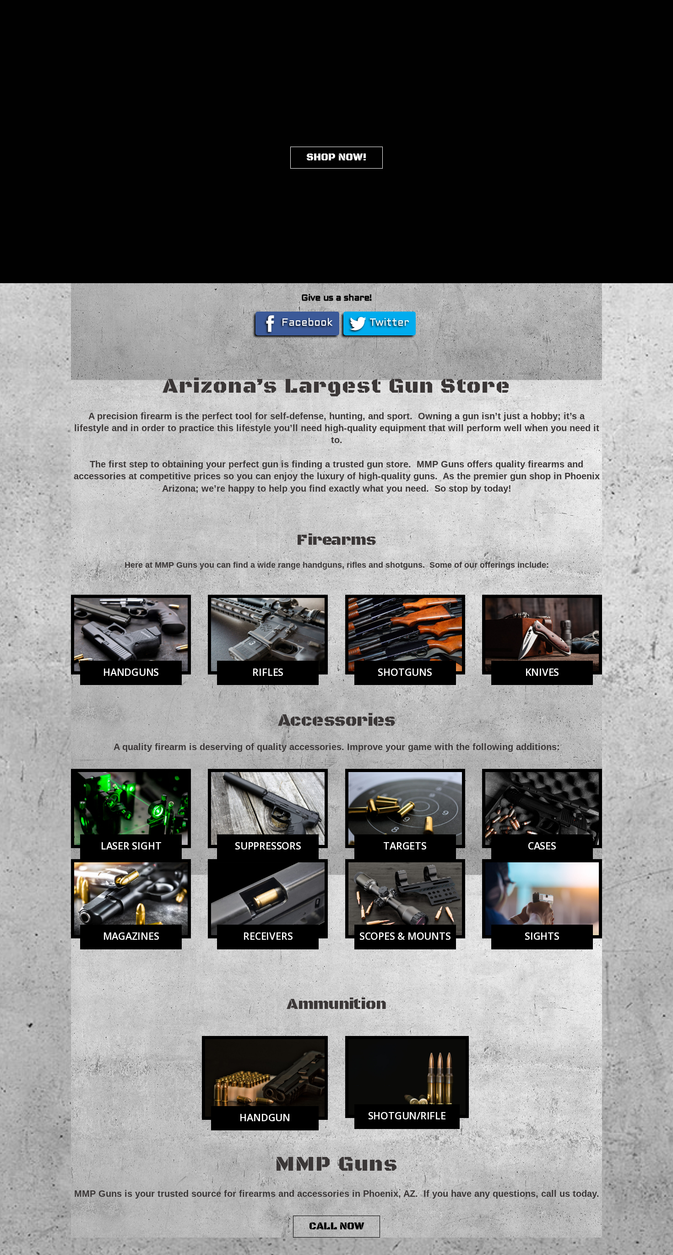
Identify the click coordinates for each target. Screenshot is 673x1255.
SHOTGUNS (405, 672)
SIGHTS (542, 936)
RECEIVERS (268, 936)
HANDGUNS (131, 672)
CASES (542, 845)
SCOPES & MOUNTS (405, 936)
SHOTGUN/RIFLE (407, 1115)
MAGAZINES (131, 936)
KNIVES (542, 672)
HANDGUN (264, 1117)
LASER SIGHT (131, 845)
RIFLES (267, 672)
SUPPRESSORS (268, 845)
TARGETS (404, 845)
